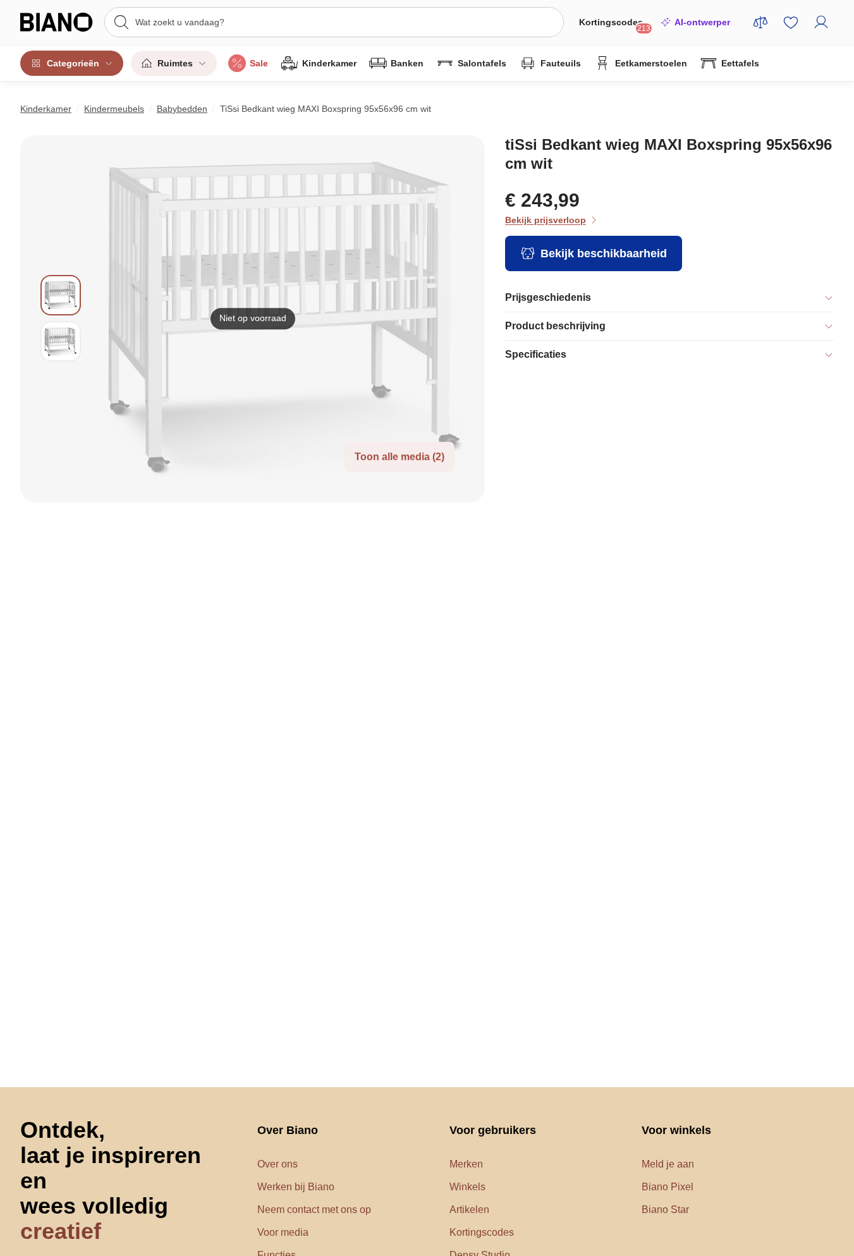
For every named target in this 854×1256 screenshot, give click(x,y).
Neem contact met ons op (314, 1209)
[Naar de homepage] (58, 22)
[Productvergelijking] (760, 22)
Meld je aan (668, 1164)
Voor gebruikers (492, 1130)
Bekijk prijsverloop (545, 220)
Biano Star (665, 1209)
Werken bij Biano (295, 1186)
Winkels (467, 1186)
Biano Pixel (667, 1186)
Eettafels (740, 63)
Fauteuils (560, 63)
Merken (466, 1164)
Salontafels (482, 63)
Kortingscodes (614, 25)
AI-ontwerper (702, 22)
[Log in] (821, 22)
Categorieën (73, 63)
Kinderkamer (329, 63)
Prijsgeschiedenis (548, 297)
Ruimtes (175, 63)
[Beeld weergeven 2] (60, 341)
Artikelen (469, 1209)
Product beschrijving (555, 325)
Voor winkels (676, 1130)
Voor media (282, 1232)
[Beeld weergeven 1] (60, 295)
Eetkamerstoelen (651, 63)
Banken (407, 63)
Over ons (277, 1164)
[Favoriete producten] (790, 22)
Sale (259, 63)
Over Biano (287, 1130)
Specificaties (535, 354)
